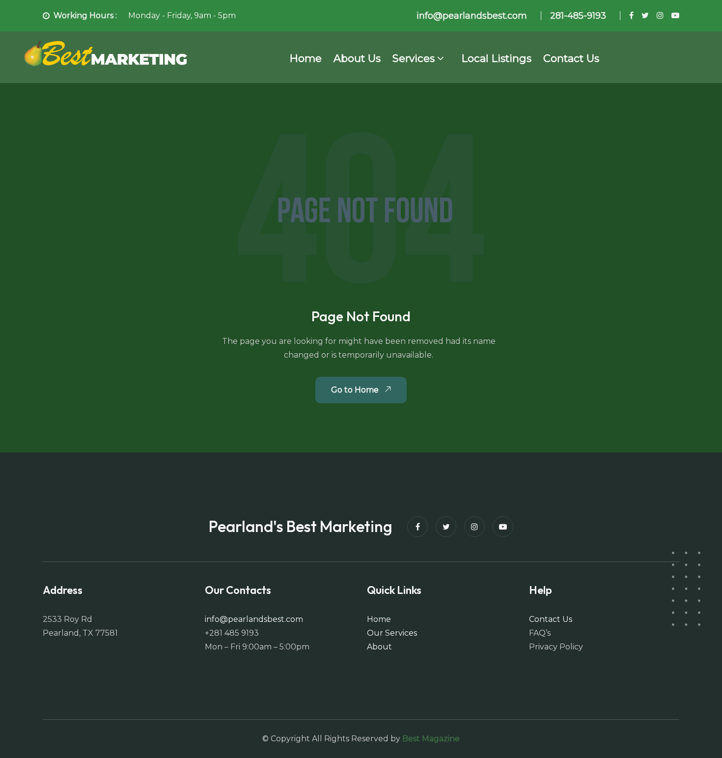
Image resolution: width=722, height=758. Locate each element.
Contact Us (571, 58)
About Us (357, 58)
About (379, 646)
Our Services (392, 633)
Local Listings (496, 58)
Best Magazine (431, 738)
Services (413, 58)
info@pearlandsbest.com (254, 619)
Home (306, 58)
